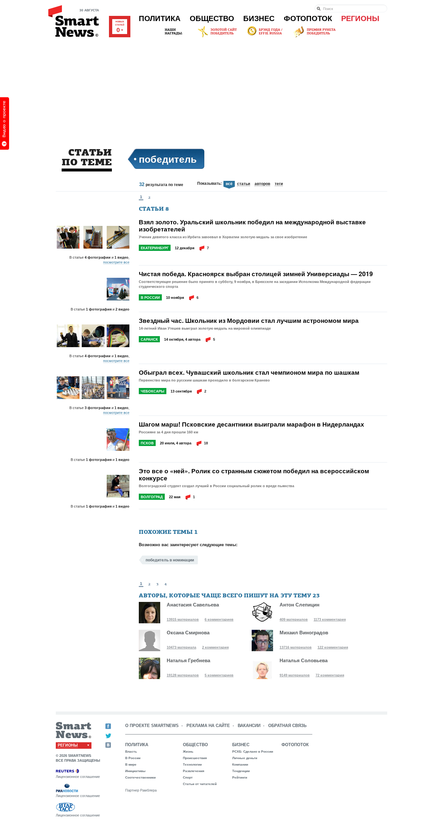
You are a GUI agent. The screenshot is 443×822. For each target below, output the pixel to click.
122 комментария (332, 647)
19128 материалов (183, 675)
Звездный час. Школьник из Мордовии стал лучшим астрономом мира (249, 320)
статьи (243, 184)
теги (279, 184)
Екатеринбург (155, 248)
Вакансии (249, 725)
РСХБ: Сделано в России (252, 751)
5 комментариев (219, 675)
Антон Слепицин (299, 604)
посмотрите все (116, 262)
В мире (131, 764)
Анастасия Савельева (193, 604)
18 (206, 443)
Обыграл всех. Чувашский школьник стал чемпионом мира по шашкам (249, 372)
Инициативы (135, 771)
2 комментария (215, 647)
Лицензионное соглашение (78, 777)
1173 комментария (330, 619)
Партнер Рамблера (141, 790)
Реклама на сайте (208, 725)
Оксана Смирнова (188, 632)
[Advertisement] (221, 87)
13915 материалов (183, 619)
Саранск (149, 339)
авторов (262, 184)
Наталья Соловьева (304, 660)
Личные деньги (244, 758)
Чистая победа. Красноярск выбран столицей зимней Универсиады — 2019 (256, 273)
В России (150, 297)
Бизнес (259, 18)
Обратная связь (287, 725)
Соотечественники (140, 777)
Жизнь (188, 751)
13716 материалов (296, 647)
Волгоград (152, 497)
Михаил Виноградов (304, 632)
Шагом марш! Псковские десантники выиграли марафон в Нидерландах (251, 424)
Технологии (192, 764)
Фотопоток (308, 18)
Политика (160, 18)
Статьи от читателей (200, 784)
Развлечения (193, 771)
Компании (240, 764)
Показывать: (209, 183)
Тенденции (241, 771)
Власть (131, 751)
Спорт (188, 777)
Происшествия (195, 758)
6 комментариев (219, 619)
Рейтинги (239, 777)
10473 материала (181, 647)
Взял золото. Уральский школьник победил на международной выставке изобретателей (252, 225)
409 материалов (294, 619)
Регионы (360, 18)
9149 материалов (295, 675)
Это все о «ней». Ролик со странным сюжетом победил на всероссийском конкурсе (254, 474)
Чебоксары (152, 391)
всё (229, 184)
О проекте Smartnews (152, 725)
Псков (147, 443)
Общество (212, 18)
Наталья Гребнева (188, 660)
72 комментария (330, 675)
